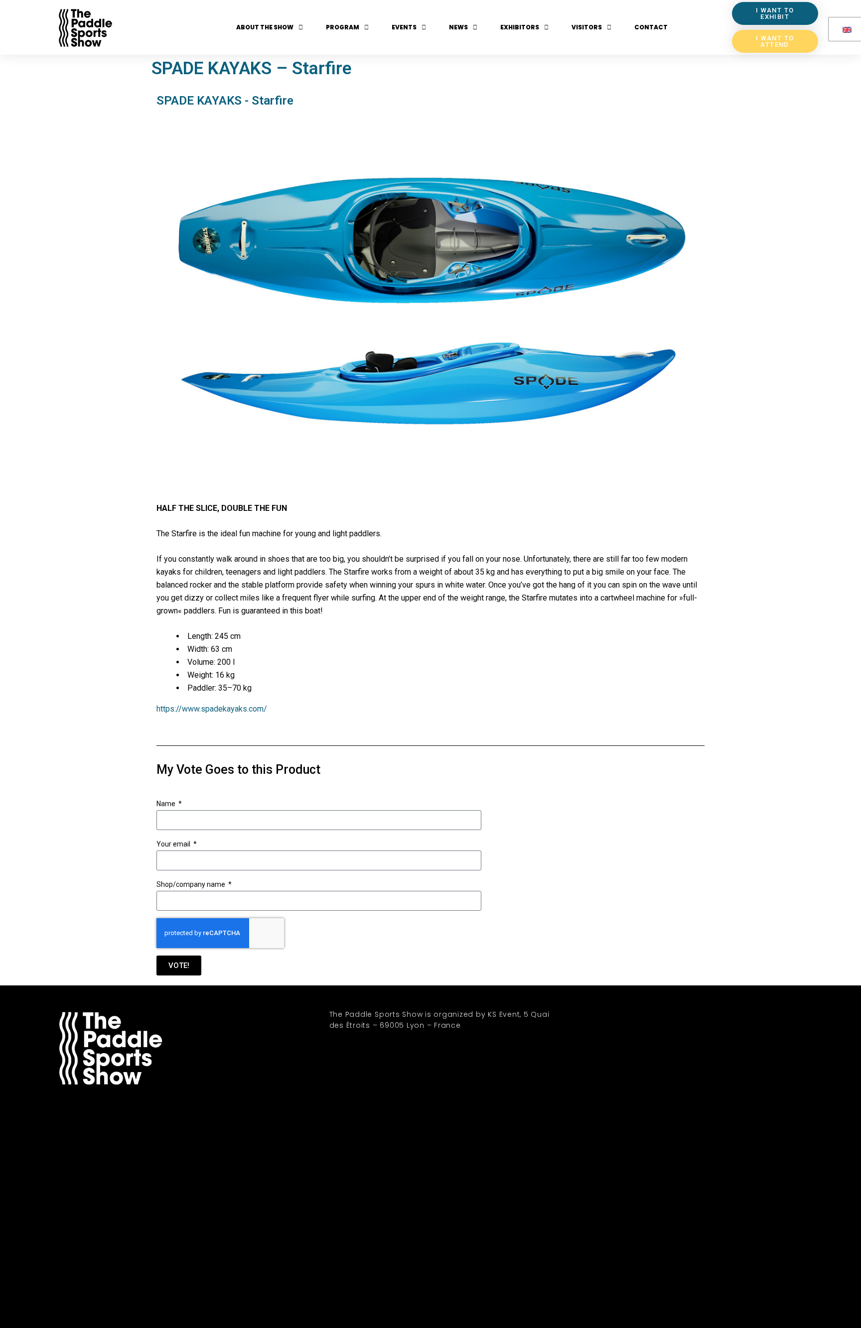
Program (342, 27)
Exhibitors (519, 27)
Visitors (587, 27)
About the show (264, 27)
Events (404, 27)
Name (166, 804)
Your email (174, 844)
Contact (651, 27)
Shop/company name (191, 884)
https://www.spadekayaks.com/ (211, 709)
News (458, 27)
